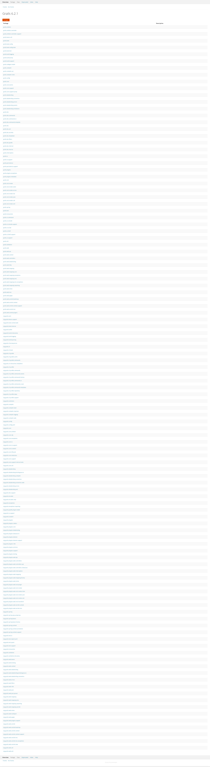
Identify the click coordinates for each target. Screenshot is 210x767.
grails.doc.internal (8, 146)
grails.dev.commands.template (11, 122)
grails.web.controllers (9, 258)
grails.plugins (7, 170)
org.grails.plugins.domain (10, 537)
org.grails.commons (8, 401)
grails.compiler (7, 68)
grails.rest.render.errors (10, 190)
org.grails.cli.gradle (8, 353)
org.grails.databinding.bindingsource (13, 472)
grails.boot (6, 40)
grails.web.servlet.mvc (9, 309)
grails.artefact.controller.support (12, 34)
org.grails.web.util (8, 748)
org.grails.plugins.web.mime (11, 581)
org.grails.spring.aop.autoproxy (12, 615)
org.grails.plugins (8, 520)
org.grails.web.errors (9, 680)
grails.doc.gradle (7, 142)
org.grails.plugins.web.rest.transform (13, 601)
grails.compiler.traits (9, 74)
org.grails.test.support (9, 646)
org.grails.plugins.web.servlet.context (13, 605)
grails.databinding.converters (11, 98)
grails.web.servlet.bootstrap (11, 299)
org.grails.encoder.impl (9, 499)
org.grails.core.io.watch (9, 448)
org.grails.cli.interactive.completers (13, 363)
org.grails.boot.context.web (10, 323)
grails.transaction (8, 214)
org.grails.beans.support (10, 319)
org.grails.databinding (9, 469)
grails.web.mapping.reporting (11, 285)
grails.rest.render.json (9, 197)
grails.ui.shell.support (9, 234)
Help (36, 2)
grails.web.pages (8, 295)
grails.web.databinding (9, 261)
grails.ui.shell (7, 231)
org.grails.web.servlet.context (11, 731)
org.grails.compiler (8, 404)
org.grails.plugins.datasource (11, 533)
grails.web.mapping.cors (10, 272)
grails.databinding (8, 95)
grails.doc (6, 125)
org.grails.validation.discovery (11, 656)
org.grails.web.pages (9, 717)
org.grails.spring (7, 612)
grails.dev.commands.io (9, 119)
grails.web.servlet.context (10, 302)
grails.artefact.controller (10, 30)
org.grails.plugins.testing (10, 554)
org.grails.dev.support (9, 493)
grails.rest (6, 180)
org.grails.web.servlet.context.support (13, 734)
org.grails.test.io (7, 635)
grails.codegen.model (9, 64)
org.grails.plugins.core (9, 527)
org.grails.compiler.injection (11, 411)
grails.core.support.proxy (10, 91)
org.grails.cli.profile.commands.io (12, 380)
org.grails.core (7, 428)
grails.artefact (7, 27)
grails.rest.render (8, 183)
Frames (5, 7)
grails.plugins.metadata (9, 176)
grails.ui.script (7, 227)
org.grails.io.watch (8, 516)
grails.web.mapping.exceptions (11, 275)
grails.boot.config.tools (9, 47)
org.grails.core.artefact (9, 431)
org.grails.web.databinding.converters (13, 676)
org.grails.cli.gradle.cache (10, 357)
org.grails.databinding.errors (11, 486)
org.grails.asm (7, 316)
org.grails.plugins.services (10, 547)
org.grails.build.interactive (10, 333)
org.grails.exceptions (9, 503)
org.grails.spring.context (10, 625)
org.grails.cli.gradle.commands (11, 360)
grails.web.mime (7, 289)
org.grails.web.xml (8, 751)
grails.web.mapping (8, 268)
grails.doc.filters (7, 139)
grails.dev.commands (9, 115)
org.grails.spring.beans (9, 618)
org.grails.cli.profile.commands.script (13, 384)
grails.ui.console (7, 221)
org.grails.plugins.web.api (10, 557)
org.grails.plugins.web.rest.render (12, 588)
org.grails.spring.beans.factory (11, 622)
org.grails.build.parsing (9, 340)
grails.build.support (8, 61)
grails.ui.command (8, 217)
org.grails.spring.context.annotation (13, 629)
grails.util (5, 241)
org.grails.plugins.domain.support (12, 540)
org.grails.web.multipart (10, 714)
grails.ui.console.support (10, 224)
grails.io (5, 156)
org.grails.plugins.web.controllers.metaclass (15, 567)
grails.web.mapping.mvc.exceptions (13, 282)
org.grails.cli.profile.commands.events (13, 374)
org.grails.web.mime (9, 710)
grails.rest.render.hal (9, 193)
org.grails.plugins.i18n (9, 544)
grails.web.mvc (7, 292)
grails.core (6, 81)
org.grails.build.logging (9, 336)
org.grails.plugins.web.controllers (12, 561)
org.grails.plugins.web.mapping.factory (14, 578)
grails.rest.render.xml (9, 204)
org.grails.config (7, 421)
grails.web (6, 248)
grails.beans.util (7, 37)
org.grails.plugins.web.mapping (12, 574)
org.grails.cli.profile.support (11, 397)
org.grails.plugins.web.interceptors (13, 571)
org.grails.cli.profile (8, 367)
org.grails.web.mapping (9, 697)
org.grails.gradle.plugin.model (11, 510)
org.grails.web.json (8, 690)
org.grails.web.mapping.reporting (12, 703)
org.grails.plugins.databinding (11, 530)
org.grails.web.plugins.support (11, 720)
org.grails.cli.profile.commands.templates (14, 387)
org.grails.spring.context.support (12, 632)
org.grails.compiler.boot (9, 408)
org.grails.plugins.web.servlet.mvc (12, 608)
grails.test (6, 210)
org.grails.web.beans (9, 659)
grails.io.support (7, 159)
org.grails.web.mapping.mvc (11, 700)
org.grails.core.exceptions (10, 438)
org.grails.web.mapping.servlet (11, 707)
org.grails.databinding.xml (10, 489)
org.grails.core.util (8, 465)
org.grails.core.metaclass (10, 455)
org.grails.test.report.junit (10, 639)
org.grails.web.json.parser (10, 693)
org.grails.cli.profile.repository (11, 391)
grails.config (6, 78)
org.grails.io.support (8, 513)
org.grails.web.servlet (9, 724)
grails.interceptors (8, 153)
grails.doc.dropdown (9, 136)
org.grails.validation (8, 652)
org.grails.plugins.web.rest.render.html (14, 591)
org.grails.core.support (9, 459)
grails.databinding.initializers (11, 108)
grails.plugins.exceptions (10, 173)
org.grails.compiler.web (9, 418)
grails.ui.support (7, 238)
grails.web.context (8, 255)
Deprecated (25, 2)
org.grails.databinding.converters (12, 479)
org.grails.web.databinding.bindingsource (14, 673)
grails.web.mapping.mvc (10, 278)
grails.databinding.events (10, 105)
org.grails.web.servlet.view (10, 744)
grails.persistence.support (10, 166)
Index (31, 2)
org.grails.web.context (9, 666)
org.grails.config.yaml (9, 425)
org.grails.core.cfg (8, 435)
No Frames (11, 7)
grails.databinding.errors (10, 102)
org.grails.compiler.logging (10, 414)
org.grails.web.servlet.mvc (10, 737)
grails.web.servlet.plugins (10, 312)
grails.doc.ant (7, 129)
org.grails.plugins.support (10, 550)
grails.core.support (8, 88)
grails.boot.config (8, 44)
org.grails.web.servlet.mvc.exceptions (13, 741)
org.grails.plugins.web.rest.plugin (12, 584)
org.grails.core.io (7, 442)
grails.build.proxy (8, 57)
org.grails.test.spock (8, 642)
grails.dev (6, 112)
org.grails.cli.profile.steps (10, 394)
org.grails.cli (6, 346)
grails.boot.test (7, 51)
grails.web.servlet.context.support (12, 306)
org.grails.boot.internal (9, 326)
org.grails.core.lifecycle (9, 452)
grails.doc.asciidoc (8, 132)
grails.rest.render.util (9, 200)
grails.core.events (8, 85)
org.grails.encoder (8, 496)
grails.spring (6, 207)
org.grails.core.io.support (10, 445)
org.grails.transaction (9, 649)
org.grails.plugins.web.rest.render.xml (13, 598)
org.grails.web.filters (9, 683)
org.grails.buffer (7, 329)
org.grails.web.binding (9, 663)
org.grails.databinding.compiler (12, 476)
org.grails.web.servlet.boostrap (11, 727)
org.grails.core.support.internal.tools (13, 462)
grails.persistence (8, 163)
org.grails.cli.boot (8, 350)
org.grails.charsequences (10, 343)
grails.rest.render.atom (9, 187)
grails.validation (7, 244)
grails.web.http (7, 265)
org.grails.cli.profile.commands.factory (13, 377)
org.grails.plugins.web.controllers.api (13, 564)
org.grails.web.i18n (8, 686)
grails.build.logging (8, 54)
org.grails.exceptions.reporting (11, 506)
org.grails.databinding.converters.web (13, 482)
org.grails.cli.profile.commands (11, 370)
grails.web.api (7, 251)
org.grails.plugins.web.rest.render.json (14, 595)
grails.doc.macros (8, 149)
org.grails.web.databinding (10, 669)
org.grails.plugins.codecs (10, 523)
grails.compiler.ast (8, 71)
